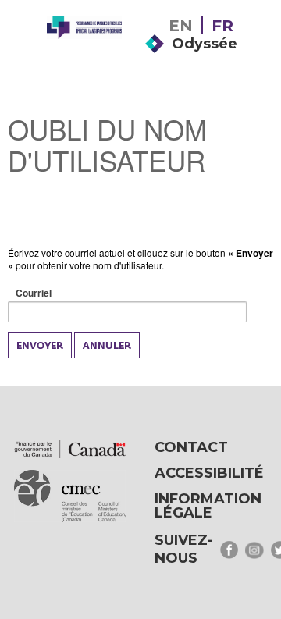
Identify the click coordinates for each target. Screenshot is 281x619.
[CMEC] (84, 56)
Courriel (58, 293)
